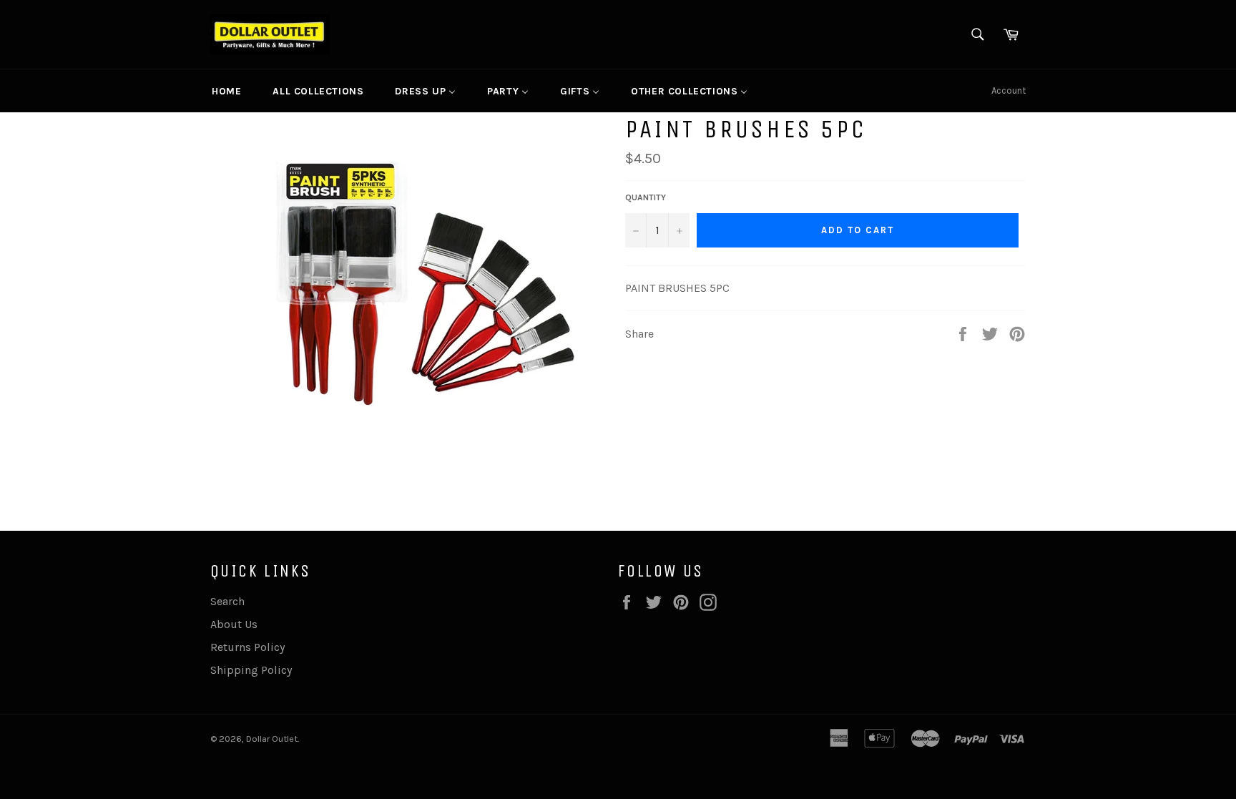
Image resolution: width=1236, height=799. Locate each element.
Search (227, 601)
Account (1008, 90)
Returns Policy (247, 647)
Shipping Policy (251, 670)
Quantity (645, 197)
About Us (234, 624)
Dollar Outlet (272, 738)
